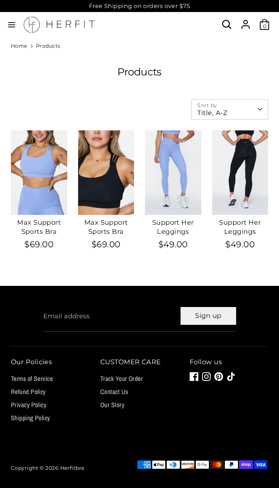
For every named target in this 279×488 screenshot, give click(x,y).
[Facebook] (194, 376)
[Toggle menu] (11, 24)
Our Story (112, 404)
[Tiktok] (231, 376)
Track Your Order (121, 378)
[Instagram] (206, 376)
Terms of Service (32, 378)
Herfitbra (72, 468)
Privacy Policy (28, 404)
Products (48, 46)
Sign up (208, 316)
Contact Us (114, 391)
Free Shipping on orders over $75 (139, 6)
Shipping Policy (30, 417)
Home (19, 46)
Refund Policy (28, 391)
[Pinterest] (218, 376)
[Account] (245, 21)
